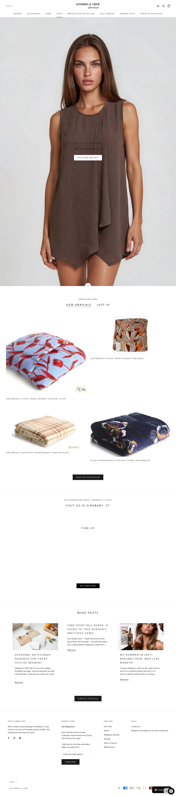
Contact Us (135, 726)
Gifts (59, 14)
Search (106, 730)
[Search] (163, 6)
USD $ (9, 6)
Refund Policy (109, 747)
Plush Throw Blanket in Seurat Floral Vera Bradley (120, 460)
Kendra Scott (127, 14)
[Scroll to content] (88, 286)
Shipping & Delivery (112, 735)
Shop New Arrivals (88, 158)
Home (48, 14)
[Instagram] (14, 737)
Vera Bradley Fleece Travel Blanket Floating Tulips (36, 399)
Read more (19, 682)
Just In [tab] (103, 304)
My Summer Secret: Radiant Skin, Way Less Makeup (139, 658)
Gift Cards (108, 726)
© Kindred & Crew (19, 788)
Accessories (34, 14)
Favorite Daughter (151, 14)
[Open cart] (169, 5)
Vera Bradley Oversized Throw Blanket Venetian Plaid (37, 453)
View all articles (88, 699)
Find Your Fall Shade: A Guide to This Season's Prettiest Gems (87, 629)
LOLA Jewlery (107, 14)
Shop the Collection (88, 477)
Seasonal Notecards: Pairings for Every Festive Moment (33, 658)
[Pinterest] (20, 737)
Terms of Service (110, 743)
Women (18, 14)
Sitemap (107, 739)
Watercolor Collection (81, 14)
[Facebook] (9, 737)
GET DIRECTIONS (88, 586)
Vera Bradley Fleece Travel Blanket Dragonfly (117, 358)
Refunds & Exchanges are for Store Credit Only (149, 730)
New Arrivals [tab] (78, 304)
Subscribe (70, 762)
